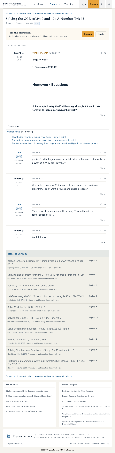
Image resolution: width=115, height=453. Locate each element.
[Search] (109, 4)
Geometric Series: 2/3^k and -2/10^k (26, 339)
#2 (105, 152)
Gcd (36, 24)
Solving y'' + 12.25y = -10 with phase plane (30, 285)
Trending (68, 4)
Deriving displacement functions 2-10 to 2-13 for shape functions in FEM (45, 274)
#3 (105, 178)
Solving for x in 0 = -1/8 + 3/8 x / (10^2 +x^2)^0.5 (34, 317)
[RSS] (108, 443)
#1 (105, 53)
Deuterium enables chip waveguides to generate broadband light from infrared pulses (55, 143)
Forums (53, 4)
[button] (45, 4)
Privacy (95, 443)
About (80, 443)
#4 (105, 204)
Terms (87, 443)
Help (103, 443)
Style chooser (13, 443)
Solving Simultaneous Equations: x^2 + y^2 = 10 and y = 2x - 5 (40, 350)
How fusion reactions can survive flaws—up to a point (39, 137)
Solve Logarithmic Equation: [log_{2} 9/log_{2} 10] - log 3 (38, 328)
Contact (72, 443)
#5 (105, 230)
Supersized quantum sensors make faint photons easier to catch (44, 140)
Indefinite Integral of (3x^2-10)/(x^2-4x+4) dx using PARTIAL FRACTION (45, 296)
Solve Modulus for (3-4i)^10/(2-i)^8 (26, 307)
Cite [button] (102, 115)
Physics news (13, 131)
